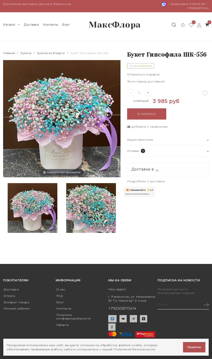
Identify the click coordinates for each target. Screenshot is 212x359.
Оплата (9, 296)
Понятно (194, 347)
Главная (9, 53)
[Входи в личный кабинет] (197, 24)
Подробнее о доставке (146, 181)
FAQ (59, 296)
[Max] (112, 318)
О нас (60, 289)
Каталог (9, 25)
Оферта (62, 325)
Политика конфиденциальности (73, 316)
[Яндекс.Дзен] (143, 318)
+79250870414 (198, 8)
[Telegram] (133, 318)
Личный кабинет (17, 308)
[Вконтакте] (123, 318)
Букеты (25, 53)
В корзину (146, 114)
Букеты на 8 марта (51, 53)
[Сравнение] (181, 24)
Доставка (31, 25)
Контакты (50, 25)
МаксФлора (115, 25)
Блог (66, 25)
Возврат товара (16, 302)
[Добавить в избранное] (205, 93)
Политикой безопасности (134, 349)
